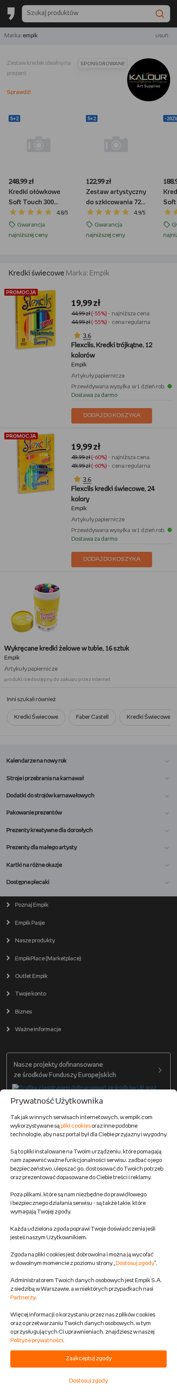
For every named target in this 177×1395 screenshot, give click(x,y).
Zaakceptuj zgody (89, 1359)
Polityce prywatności (36, 1341)
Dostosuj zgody (135, 1263)
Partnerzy (22, 1298)
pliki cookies (76, 1126)
